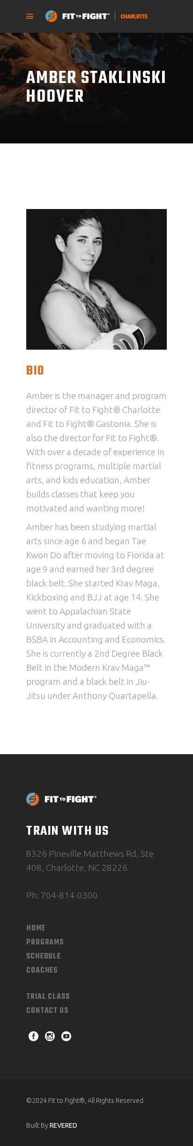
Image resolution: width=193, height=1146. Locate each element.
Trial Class (48, 997)
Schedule (43, 957)
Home (35, 928)
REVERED (63, 1125)
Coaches (42, 971)
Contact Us (47, 1011)
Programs (45, 942)
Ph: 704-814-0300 (62, 895)
